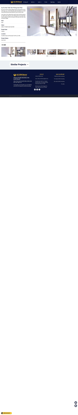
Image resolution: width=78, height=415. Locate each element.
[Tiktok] (39, 89)
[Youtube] (37, 89)
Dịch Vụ (32, 2)
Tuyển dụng (52, 2)
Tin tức (45, 2)
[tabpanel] (31, 52)
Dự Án (39, 2)
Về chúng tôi (25, 2)
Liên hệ (59, 2)
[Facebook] (35, 89)
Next (75, 26)
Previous (29, 27)
